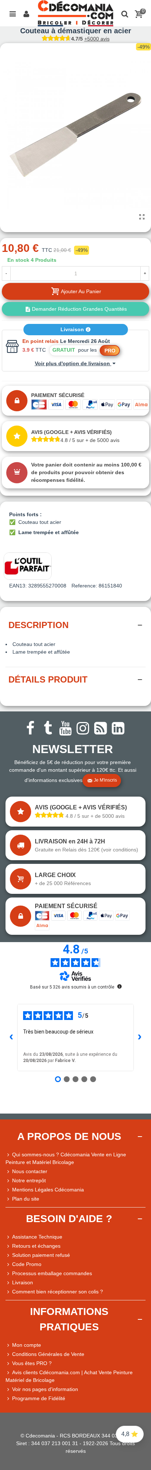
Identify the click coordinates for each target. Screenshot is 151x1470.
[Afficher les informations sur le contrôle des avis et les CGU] (119, 986)
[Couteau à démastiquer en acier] (141, 217)
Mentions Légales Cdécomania (48, 1190)
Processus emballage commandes (52, 1273)
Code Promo (26, 1264)
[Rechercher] (125, 13)
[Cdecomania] (75, 13)
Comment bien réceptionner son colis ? (57, 1292)
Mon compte (26, 1345)
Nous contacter (29, 1171)
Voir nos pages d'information (45, 1389)
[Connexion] (26, 13)
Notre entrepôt (29, 1180)
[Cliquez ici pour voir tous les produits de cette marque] (28, 566)
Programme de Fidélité (38, 1398)
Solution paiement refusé (41, 1255)
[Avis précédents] (11, 1037)
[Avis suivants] (140, 1037)
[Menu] (12, 13)
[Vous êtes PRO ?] (8, 1363)
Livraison (72, 329)
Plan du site (25, 1199)
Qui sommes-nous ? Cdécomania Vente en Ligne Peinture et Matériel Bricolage (65, 1158)
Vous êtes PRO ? (32, 1363)
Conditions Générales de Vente (48, 1354)
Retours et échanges (36, 1246)
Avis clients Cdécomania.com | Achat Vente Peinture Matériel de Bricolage (69, 1376)
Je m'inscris (105, 780)
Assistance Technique (37, 1237)
